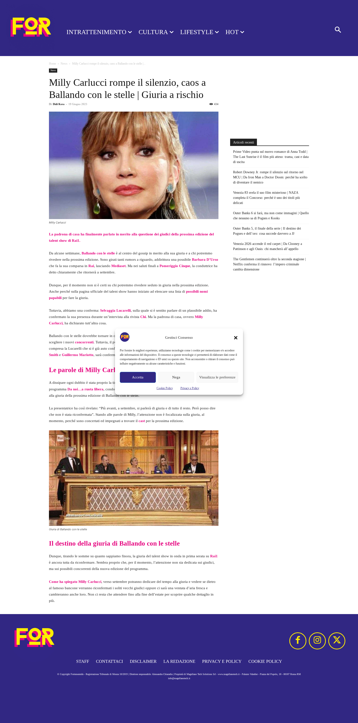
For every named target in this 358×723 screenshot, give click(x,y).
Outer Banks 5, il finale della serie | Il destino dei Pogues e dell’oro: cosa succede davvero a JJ (267, 231)
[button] (235, 337)
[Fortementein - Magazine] (27, 28)
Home (52, 63)
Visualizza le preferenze (217, 377)
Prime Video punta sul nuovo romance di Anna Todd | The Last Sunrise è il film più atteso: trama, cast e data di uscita (271, 157)
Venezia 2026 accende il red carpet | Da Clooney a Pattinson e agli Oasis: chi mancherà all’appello (267, 246)
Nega (176, 377)
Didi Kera (59, 104)
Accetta (137, 377)
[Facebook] (297, 640)
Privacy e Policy (189, 388)
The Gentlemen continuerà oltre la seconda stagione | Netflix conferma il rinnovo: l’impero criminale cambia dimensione (269, 264)
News (64, 63)
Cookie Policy (165, 388)
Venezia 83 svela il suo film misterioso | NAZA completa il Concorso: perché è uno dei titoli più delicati (266, 198)
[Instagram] (317, 640)
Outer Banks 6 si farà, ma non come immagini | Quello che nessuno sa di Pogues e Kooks (271, 215)
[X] (336, 640)
